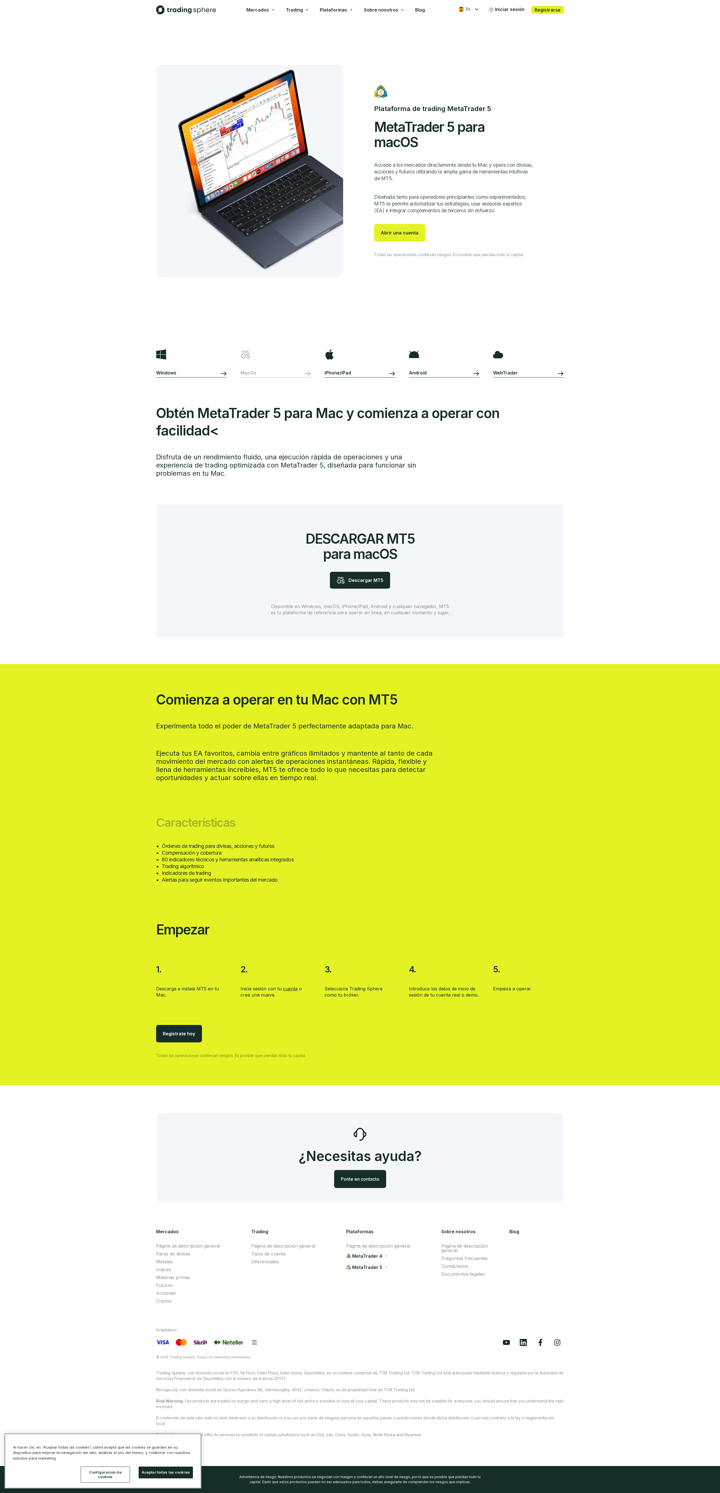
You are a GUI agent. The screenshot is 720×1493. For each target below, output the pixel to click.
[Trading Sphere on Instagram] (559, 1342)
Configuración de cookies (105, 1474)
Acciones (166, 1293)
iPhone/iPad (338, 373)
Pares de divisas (173, 1254)
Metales (164, 1261)
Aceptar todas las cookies (166, 1472)
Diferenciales (265, 1261)
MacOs (248, 373)
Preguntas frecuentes (464, 1258)
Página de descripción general (188, 1246)
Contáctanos (454, 1266)
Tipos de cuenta (268, 1254)
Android (418, 373)
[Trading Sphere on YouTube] (508, 1342)
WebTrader (505, 373)
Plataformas (333, 10)
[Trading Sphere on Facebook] (542, 1342)
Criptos (163, 1301)
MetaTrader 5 (367, 1267)
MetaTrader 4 (367, 1256)
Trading (294, 10)
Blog (420, 10)
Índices (163, 1269)
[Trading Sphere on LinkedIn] (525, 1342)
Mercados (257, 10)
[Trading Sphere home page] (186, 9)
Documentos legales (463, 1274)
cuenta (290, 988)
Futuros (164, 1285)
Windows (166, 373)
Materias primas (173, 1277)
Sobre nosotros (381, 10)
